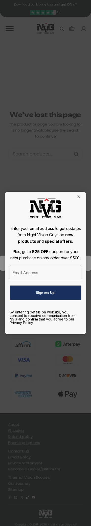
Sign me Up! (45, 293)
